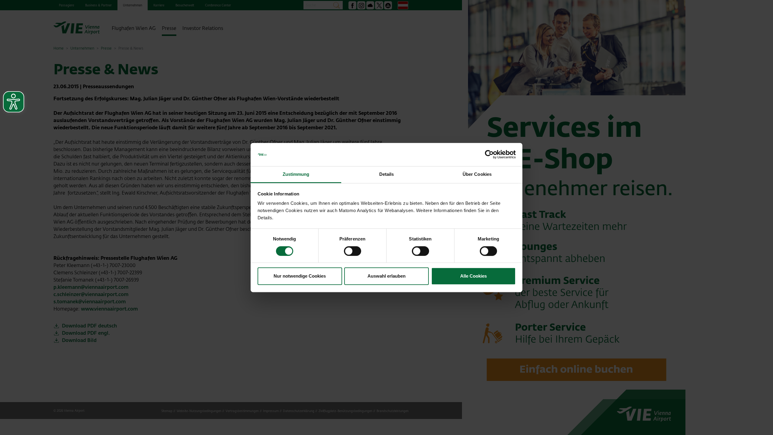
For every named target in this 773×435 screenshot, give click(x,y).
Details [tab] (386, 174)
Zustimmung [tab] (296, 174)
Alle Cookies (473, 276)
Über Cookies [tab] (477, 174)
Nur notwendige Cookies (300, 276)
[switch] (352, 251)
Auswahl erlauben (386, 276)
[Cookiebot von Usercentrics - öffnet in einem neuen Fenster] (489, 154)
